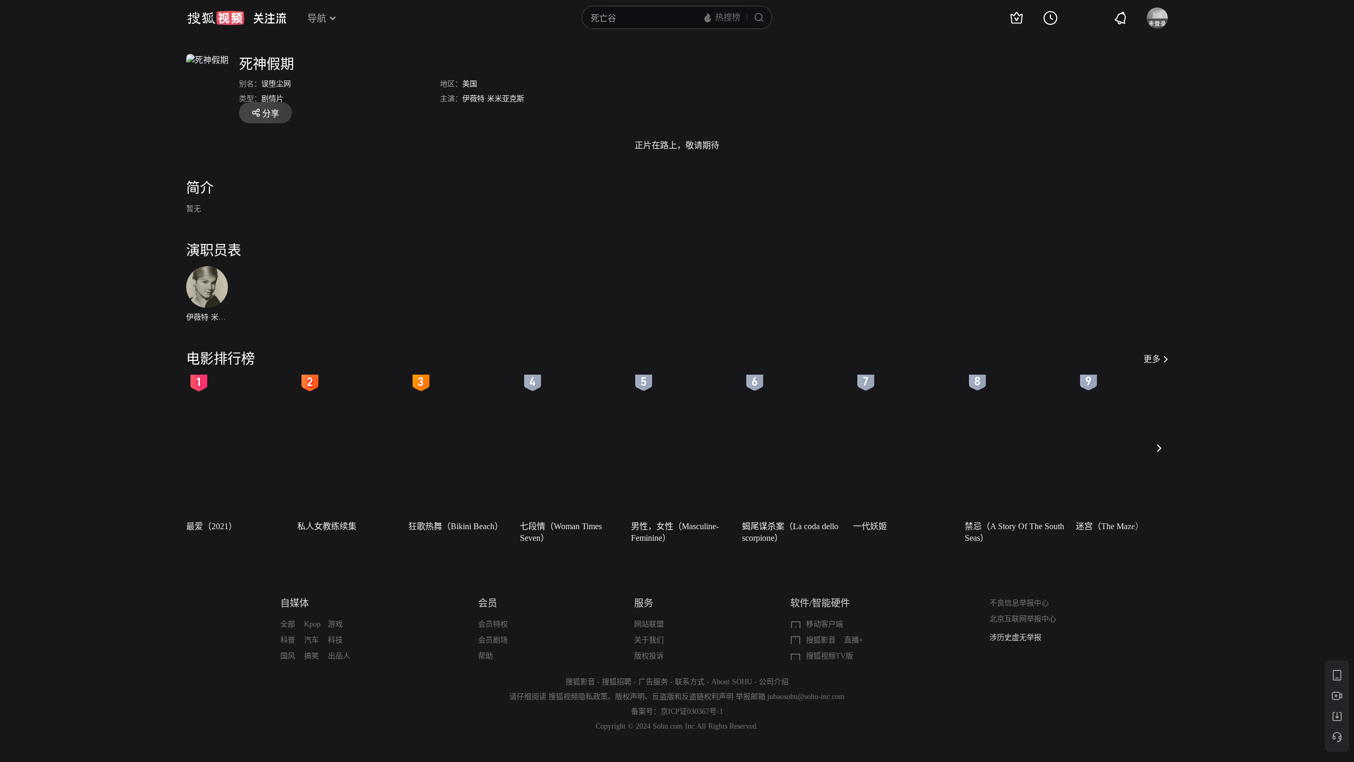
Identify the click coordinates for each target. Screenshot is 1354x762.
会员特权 (493, 624)
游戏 (335, 624)
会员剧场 (493, 640)
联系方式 (690, 682)
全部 (287, 624)
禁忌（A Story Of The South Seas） (1014, 532)
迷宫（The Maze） (1109, 526)
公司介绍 (774, 682)
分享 (270, 113)
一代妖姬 (870, 526)
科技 (335, 640)
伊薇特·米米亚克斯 (493, 99)
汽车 (311, 640)
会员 (487, 603)
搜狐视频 (215, 18)
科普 (287, 640)
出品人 (339, 656)
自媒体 (294, 603)
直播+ (853, 640)
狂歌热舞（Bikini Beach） (455, 526)
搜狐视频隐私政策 (578, 697)
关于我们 (649, 640)
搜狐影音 (821, 640)
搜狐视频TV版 (829, 656)
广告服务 (653, 682)
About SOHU (731, 682)
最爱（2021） (211, 526)
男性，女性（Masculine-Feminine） (675, 532)
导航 (316, 18)
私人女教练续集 (326, 526)
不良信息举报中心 (1019, 603)
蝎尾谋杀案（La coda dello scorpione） (790, 532)
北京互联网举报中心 (1023, 619)
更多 (1151, 359)
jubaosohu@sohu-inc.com (806, 697)
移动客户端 (824, 624)
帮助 (485, 656)
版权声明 (630, 697)
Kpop (312, 624)
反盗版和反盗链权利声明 (693, 697)
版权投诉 (649, 656)
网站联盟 (649, 624)
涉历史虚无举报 (1015, 637)
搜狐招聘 (617, 682)
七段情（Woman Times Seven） (561, 532)
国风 (287, 656)
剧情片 (272, 99)
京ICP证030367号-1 (692, 711)
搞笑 (311, 656)
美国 (469, 84)
